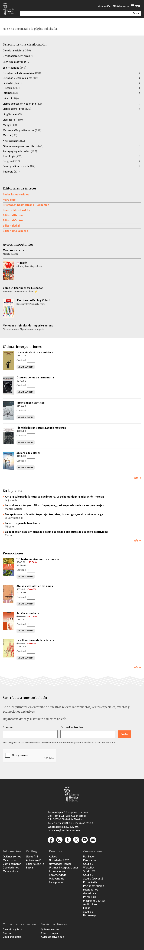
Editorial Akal (11, 225)
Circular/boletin (12, 936)
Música (10, 135)
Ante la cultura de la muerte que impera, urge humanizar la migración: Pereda (54, 496)
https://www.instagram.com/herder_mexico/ (59, 840)
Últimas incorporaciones (63, 867)
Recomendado (57, 875)
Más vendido (56, 878)
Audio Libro (90, 904)
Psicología (12, 156)
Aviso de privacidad (52, 936)
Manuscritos (10, 871)
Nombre (7, 727)
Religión (11, 161)
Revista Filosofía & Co (16, 210)
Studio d (88, 911)
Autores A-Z (33, 860)
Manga (10, 125)
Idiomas (11, 92)
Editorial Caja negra (15, 231)
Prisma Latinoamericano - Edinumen (26, 204)
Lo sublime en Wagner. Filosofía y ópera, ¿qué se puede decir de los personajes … (56, 505)
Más (136, 478)
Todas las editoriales (16, 194)
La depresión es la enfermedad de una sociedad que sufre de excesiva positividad (56, 531)
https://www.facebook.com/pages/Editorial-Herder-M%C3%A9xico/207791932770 (51, 840)
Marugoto (9, 199)
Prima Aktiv (90, 882)
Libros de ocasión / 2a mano (22, 103)
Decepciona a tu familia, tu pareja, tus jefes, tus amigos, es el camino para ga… (55, 514)
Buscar (30, 867)
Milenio (9, 526)
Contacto (8, 933)
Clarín (8, 535)
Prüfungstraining (93, 886)
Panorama (89, 860)
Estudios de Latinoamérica (22, 73)
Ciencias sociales (17, 50)
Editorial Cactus (13, 220)
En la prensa (56, 882)
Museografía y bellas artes (22, 130)
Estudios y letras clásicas (21, 78)
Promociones (57, 871)
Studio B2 (89, 871)
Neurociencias (14, 141)
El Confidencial (14, 517)
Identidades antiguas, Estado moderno (41, 427)
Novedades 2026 (59, 860)
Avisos (53, 856)
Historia (11, 88)
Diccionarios (90, 889)
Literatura (13, 119)
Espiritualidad (14, 67)
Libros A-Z (32, 856)
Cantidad (21, 360)
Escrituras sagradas (16, 62)
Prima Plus (89, 897)
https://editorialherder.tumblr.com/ (68, 840)
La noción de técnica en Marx (35, 352)
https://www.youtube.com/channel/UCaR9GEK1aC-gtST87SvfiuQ (84, 840)
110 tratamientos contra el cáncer (38, 559)
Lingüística (12, 114)
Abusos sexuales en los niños (35, 586)
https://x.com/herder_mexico (76, 840)
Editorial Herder (13, 215)
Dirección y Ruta (12, 929)
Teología (11, 171)
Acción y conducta (28, 613)
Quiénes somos (12, 856)
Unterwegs (89, 915)
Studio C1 (88, 875)
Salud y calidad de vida (19, 166)
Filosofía (12, 83)
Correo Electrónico (71, 727)
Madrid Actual (13, 509)
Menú (135, 6)
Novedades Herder (60, 863)
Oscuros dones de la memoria (35, 377)
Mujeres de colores (29, 453)
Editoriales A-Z (35, 863)
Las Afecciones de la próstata (35, 640)
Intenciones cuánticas (31, 402)
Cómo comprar (12, 863)
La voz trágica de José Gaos (22, 523)
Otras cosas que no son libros (23, 146)
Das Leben (89, 856)
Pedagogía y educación (20, 151)
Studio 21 (88, 863)
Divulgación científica (18, 56)
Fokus (86, 908)
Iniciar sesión (104, 6)
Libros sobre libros (17, 108)
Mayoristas (9, 860)
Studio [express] (93, 878)
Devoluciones (11, 867)
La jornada (11, 500)
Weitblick (88, 867)
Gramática (89, 893)
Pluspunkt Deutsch (94, 900)
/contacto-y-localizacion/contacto (93, 840)
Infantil (11, 98)
